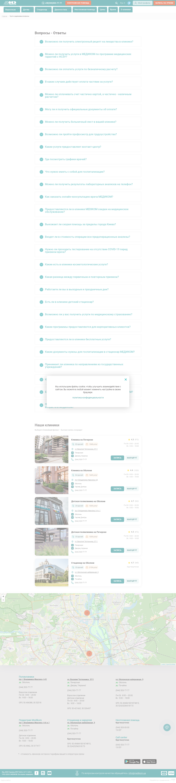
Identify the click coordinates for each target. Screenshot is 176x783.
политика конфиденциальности (88, 397)
